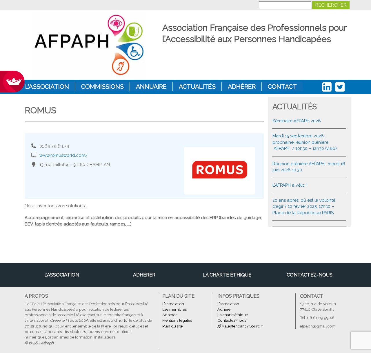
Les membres (174, 309)
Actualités (197, 86)
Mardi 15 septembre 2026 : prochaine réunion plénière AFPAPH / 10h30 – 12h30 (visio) (304, 142)
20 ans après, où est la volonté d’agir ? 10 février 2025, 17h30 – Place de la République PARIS (303, 206)
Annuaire (151, 86)
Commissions (102, 86)
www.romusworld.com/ (63, 155)
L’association (47, 86)
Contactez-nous (309, 275)
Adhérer (242, 86)
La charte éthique (227, 275)
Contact (282, 86)
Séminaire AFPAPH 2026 (296, 120)
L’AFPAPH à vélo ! (289, 185)
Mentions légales (177, 320)
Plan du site (172, 326)
